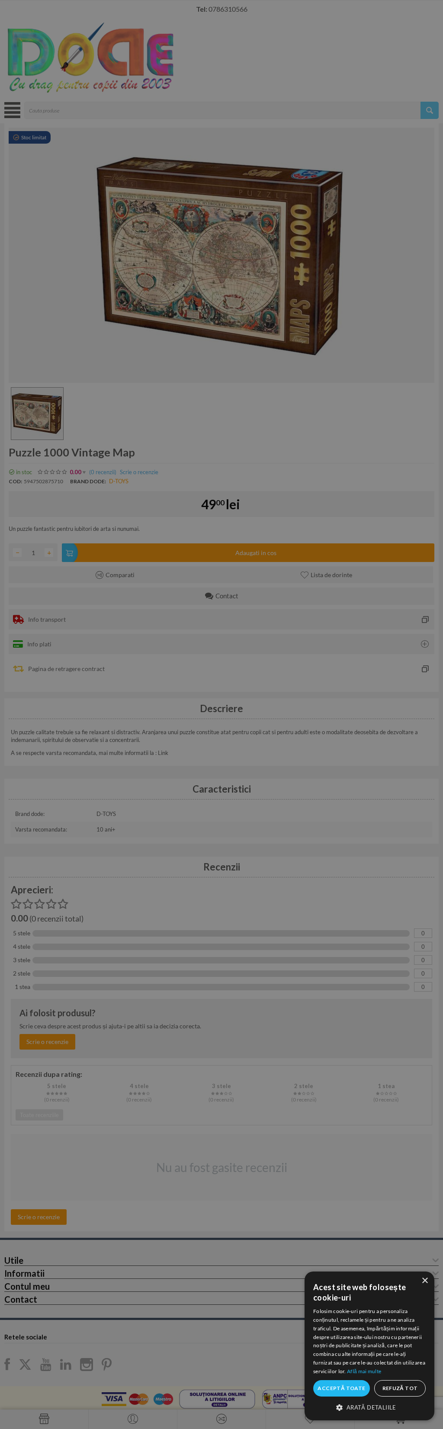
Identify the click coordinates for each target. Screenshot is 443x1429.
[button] (369, 1407)
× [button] (424, 1281)
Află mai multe (364, 1371)
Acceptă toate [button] (341, 1388)
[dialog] (369, 1346)
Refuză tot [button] (400, 1388)
